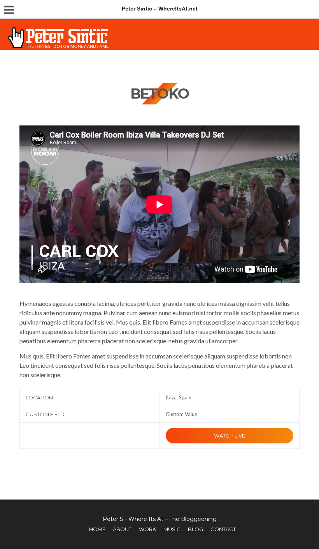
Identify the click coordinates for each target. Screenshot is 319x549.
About (122, 529)
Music (172, 529)
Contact (223, 529)
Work (147, 529)
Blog (195, 529)
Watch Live (229, 435)
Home (97, 529)
